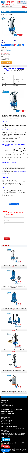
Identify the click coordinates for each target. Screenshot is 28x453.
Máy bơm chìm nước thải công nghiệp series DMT (14, 329)
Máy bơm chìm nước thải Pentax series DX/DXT (14, 370)
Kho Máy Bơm (14, 447)
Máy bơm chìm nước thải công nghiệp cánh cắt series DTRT (14, 287)
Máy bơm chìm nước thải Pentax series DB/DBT (14, 265)
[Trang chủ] (2, 15)
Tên (5, 216)
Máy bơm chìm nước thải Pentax (14, 69)
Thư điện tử (6, 220)
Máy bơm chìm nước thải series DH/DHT (14, 349)
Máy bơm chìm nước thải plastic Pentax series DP (14, 391)
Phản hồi (7, 238)
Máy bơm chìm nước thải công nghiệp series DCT (14, 308)
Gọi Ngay (6, 446)
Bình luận (6, 223)
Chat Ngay (6, 450)
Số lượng (3, 59)
